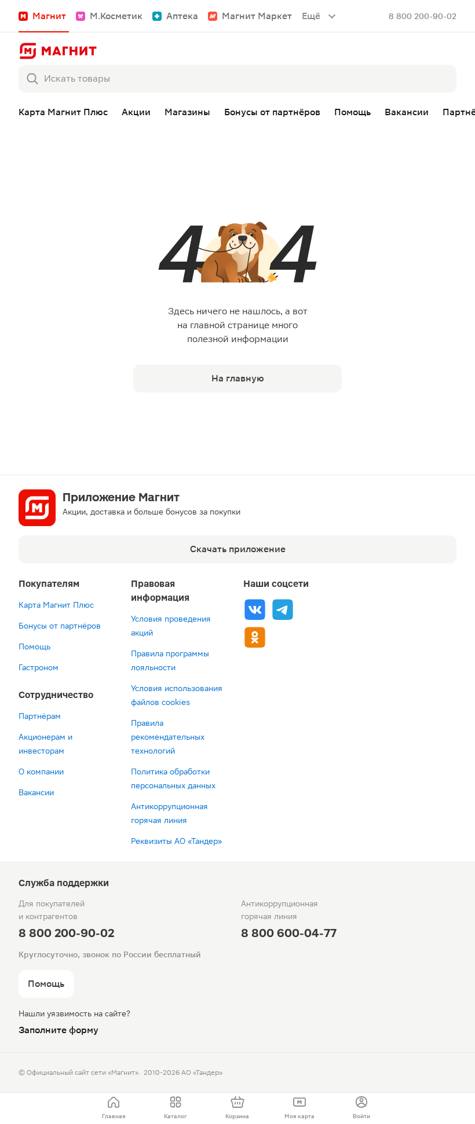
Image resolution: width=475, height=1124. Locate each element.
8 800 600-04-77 (289, 933)
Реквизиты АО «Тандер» (176, 841)
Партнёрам (40, 716)
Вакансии (36, 792)
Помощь (34, 646)
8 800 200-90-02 (422, 16)
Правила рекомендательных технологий (167, 736)
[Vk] (254, 609)
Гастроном (39, 667)
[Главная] (58, 51)
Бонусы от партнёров (60, 625)
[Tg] (282, 609)
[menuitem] (113, 1108)
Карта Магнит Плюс (56, 604)
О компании (41, 771)
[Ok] (254, 637)
